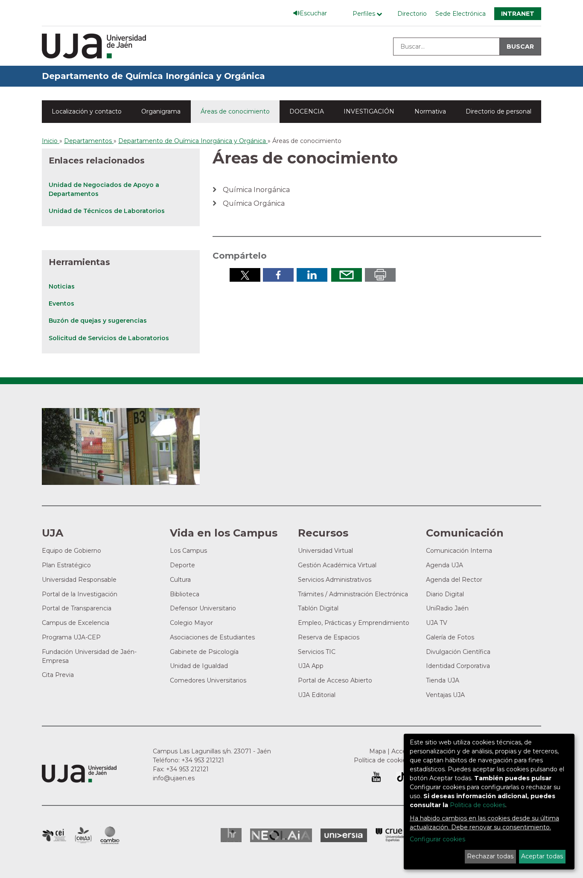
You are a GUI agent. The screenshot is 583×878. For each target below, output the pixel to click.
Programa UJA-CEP (71, 637)
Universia (344, 835)
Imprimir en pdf (380, 275)
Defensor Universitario (203, 608)
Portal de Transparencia (76, 608)
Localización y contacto (87, 111)
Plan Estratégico (66, 565)
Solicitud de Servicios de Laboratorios (109, 338)
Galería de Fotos (450, 637)
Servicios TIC (316, 652)
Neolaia (281, 835)
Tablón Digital (318, 608)
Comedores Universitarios (208, 680)
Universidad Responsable (79, 579)
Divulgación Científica (458, 652)
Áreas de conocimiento (235, 111)
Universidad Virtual (325, 550)
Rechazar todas (490, 856)
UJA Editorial (316, 695)
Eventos (61, 303)
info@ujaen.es (174, 778)
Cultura (180, 579)
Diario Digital (445, 594)
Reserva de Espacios (328, 637)
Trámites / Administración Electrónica (353, 594)
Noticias (62, 286)
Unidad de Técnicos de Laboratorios (107, 211)
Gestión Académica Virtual (337, 565)
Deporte (182, 565)
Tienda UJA (442, 680)
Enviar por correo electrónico (346, 275)
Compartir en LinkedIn (312, 275)
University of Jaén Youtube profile (376, 777)
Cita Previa (58, 675)
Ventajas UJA (445, 695)
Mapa (377, 751)
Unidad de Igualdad (199, 666)
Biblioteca (184, 594)
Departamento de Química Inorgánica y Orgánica (153, 76)
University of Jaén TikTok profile (401, 777)
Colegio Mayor (191, 623)
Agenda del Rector (454, 579)
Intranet (517, 14)
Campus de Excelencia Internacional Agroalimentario (83, 835)
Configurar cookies (437, 839)
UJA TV (436, 623)
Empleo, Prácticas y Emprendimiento (353, 623)
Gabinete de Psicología (204, 652)
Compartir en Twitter (245, 275)
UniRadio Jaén (447, 608)
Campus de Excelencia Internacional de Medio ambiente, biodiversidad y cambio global (110, 835)
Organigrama (161, 111)
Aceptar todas (542, 856)
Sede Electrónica (460, 14)
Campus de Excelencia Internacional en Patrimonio (54, 835)
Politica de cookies (477, 805)
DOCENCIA (306, 111)
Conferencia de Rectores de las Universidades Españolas (390, 835)
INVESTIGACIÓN (369, 111)
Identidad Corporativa (458, 666)
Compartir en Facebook (278, 275)
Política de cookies (381, 760)
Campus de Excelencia (75, 623)
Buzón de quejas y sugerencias (98, 320)
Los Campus (188, 550)
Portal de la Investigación (79, 594)
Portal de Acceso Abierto (335, 680)
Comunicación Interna (459, 550)
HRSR (231, 835)
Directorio (412, 14)
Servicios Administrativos (334, 579)
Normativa (430, 111)
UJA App (311, 666)
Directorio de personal (498, 111)
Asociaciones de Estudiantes (212, 637)
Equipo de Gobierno (71, 550)
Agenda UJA (444, 565)
